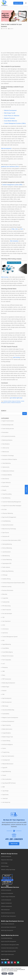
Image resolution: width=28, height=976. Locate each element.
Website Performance (7, 655)
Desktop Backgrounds (7, 424)
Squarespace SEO (6, 563)
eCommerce (5, 629)
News (3, 675)
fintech (4, 775)
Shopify (4, 490)
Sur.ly (10, 883)
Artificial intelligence (7, 744)
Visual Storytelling (6, 494)
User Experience (6, 621)
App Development (6, 698)
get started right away (16, 398)
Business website (7, 401)
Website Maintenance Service (8, 912)
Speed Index (5, 794)
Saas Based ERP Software (9, 783)
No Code (4, 509)
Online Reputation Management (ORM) (10, 944)
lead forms (5, 632)
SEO (3, 640)
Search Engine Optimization (7, 954)
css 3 (3, 663)
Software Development (8, 721)
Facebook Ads (5, 602)
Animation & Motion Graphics (9, 459)
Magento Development (6, 903)
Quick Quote (26, 489)
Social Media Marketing (6, 938)
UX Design (4, 575)
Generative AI (5, 536)
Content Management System (10, 636)
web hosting (16, 357)
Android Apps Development (7, 923)
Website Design (5, 866)
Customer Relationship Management (11, 501)
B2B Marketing (6, 555)
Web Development (7, 702)
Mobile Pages (5, 686)
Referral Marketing (7, 548)
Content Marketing (7, 559)
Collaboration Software (8, 471)
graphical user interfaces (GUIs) (10, 166)
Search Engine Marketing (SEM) (8, 951)
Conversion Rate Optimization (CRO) (11, 540)
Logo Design (5, 790)
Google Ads (5, 598)
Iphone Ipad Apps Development (8, 927)
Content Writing (6, 740)
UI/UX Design (4, 863)
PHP (21, 229)
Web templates (14, 241)
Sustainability (5, 713)
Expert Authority (6, 482)
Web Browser (5, 451)
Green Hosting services (8, 428)
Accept (4, 973)
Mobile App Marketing (7, 571)
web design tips (6, 802)
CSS (16, 229)
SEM (3, 786)
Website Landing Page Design (8, 869)
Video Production (6, 609)
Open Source (5, 532)
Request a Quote (18, 3)
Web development (6, 148)
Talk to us (14, 843)
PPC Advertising (6, 605)
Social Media (5, 648)
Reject (10, 973)
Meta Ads (4, 594)
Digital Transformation (8, 420)
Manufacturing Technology (9, 528)
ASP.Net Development (6, 856)
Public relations (6, 567)
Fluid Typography (6, 659)
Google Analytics (6, 733)
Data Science (5, 478)
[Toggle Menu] (26, 3)
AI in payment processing (8, 436)
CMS (3, 671)
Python (4, 748)
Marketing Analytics (7, 440)
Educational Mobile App (8, 709)
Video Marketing (6, 463)
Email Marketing (6, 521)
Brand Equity (5, 486)
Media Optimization (7, 729)
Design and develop (16, 401)
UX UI (3, 625)
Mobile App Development (8, 682)
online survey (5, 447)
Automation (5, 432)
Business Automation (7, 590)
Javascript (5, 798)
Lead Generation (6, 551)
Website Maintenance (7, 763)
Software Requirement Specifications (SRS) (13, 582)
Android (4, 690)
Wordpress (5, 667)
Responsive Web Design (7, 859)
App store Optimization (8, 756)
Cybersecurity (5, 467)
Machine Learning (6, 586)
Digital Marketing (6, 644)
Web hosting (4, 277)
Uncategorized (6, 760)
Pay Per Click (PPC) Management (8, 941)
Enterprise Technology (8, 455)
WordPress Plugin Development (8, 916)
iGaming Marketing (7, 544)
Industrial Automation (7, 524)
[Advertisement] (14, 41)
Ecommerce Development (7, 893)
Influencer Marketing (7, 513)
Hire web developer (7, 613)
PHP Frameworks (6, 679)
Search (3, 410)
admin (12, 28)
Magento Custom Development (10, 717)
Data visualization (6, 779)
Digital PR (4, 767)
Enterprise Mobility (7, 474)
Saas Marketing (6, 498)
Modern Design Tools (7, 736)
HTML (13, 229)
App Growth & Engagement (9, 517)
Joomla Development (6, 899)
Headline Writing (6, 578)
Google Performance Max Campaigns (11, 505)
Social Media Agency (7, 652)
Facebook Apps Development (8, 896)
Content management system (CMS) (12, 184)
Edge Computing (6, 725)
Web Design (5, 706)
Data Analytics (6, 444)
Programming (5, 752)
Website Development (16, 402)
